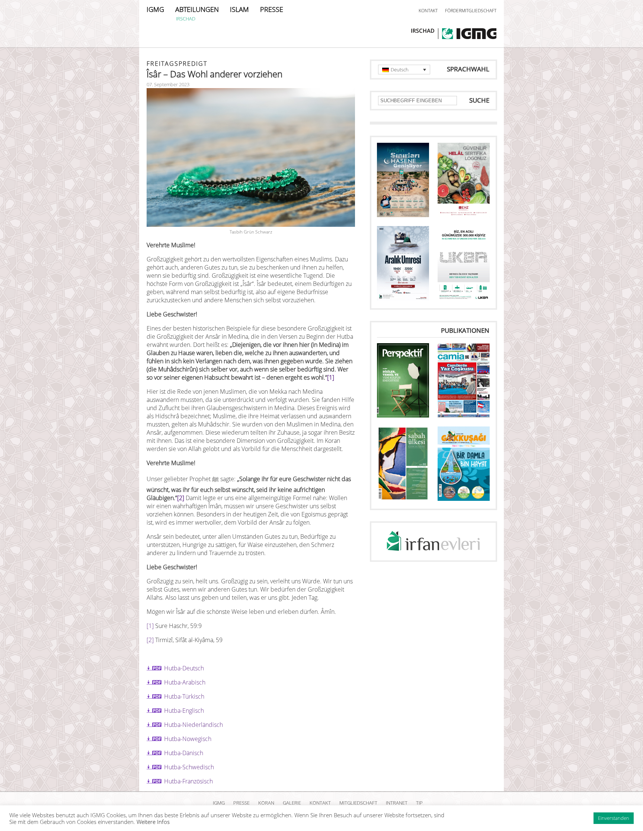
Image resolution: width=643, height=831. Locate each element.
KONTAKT (428, 10)
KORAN (266, 802)
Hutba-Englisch (184, 710)
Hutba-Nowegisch (187, 739)
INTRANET (396, 802)
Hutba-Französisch (188, 781)
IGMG (155, 9)
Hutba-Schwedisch (189, 767)
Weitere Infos (153, 821)
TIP (419, 802)
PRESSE (271, 9)
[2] (180, 498)
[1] (330, 377)
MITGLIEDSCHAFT (358, 802)
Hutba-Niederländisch (193, 725)
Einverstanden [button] (613, 818)
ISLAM (239, 9)
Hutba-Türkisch (184, 696)
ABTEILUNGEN (197, 9)
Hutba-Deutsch (184, 668)
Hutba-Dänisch (183, 753)
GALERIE (292, 802)
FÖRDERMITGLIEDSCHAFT (470, 10)
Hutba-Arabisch (184, 682)
